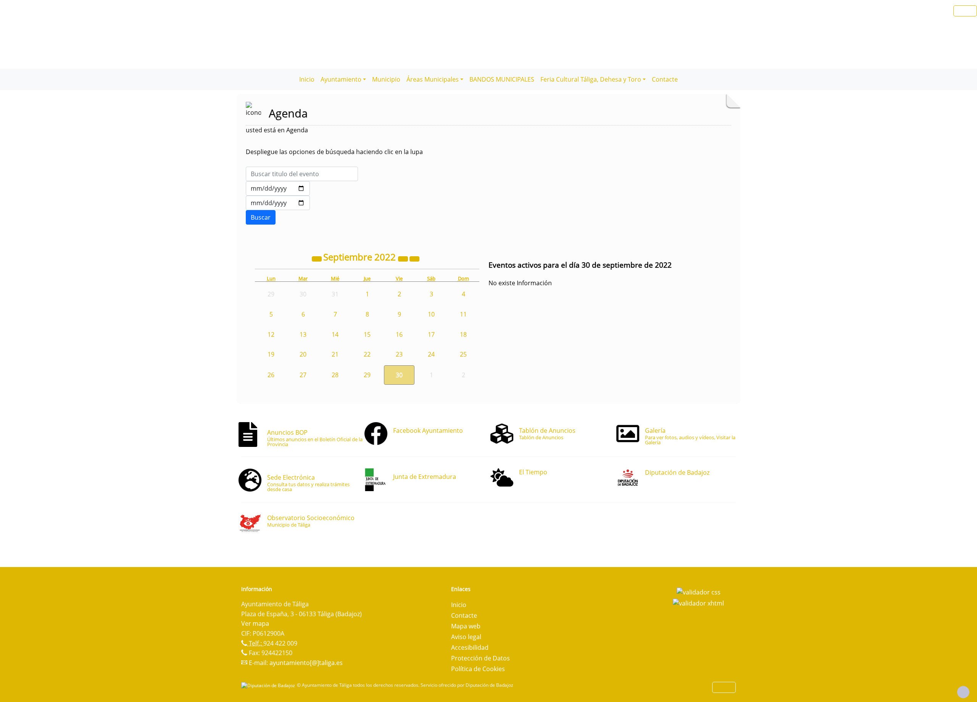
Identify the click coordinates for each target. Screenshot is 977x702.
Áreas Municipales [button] (432, 79)
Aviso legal (466, 637)
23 (399, 354)
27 (303, 375)
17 (431, 334)
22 (367, 354)
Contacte (665, 79)
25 (463, 354)
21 (335, 354)
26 (271, 375)
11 (463, 314)
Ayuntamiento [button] (341, 79)
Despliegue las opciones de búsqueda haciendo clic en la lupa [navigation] (334, 152)
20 (303, 354)
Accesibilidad (469, 647)
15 (367, 334)
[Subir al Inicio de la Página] (963, 692)
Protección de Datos (480, 658)
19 (271, 354)
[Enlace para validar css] (699, 591)
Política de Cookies (478, 669)
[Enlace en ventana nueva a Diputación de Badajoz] (269, 685)
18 (463, 334)
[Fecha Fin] (278, 203)
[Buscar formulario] (261, 217)
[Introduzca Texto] (302, 174)
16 (399, 334)
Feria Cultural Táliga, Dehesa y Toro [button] (590, 79)
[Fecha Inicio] (278, 188)
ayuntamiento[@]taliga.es (306, 663)
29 (367, 375)
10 (431, 314)
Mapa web (465, 626)
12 (271, 334)
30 (399, 375)
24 (431, 354)
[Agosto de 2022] (317, 258)
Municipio (386, 79)
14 (335, 334)
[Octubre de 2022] (414, 258)
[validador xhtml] (698, 603)
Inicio (306, 79)
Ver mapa (255, 623)
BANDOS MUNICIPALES (501, 79)
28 (335, 375)
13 (303, 334)
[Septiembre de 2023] (404, 258)
